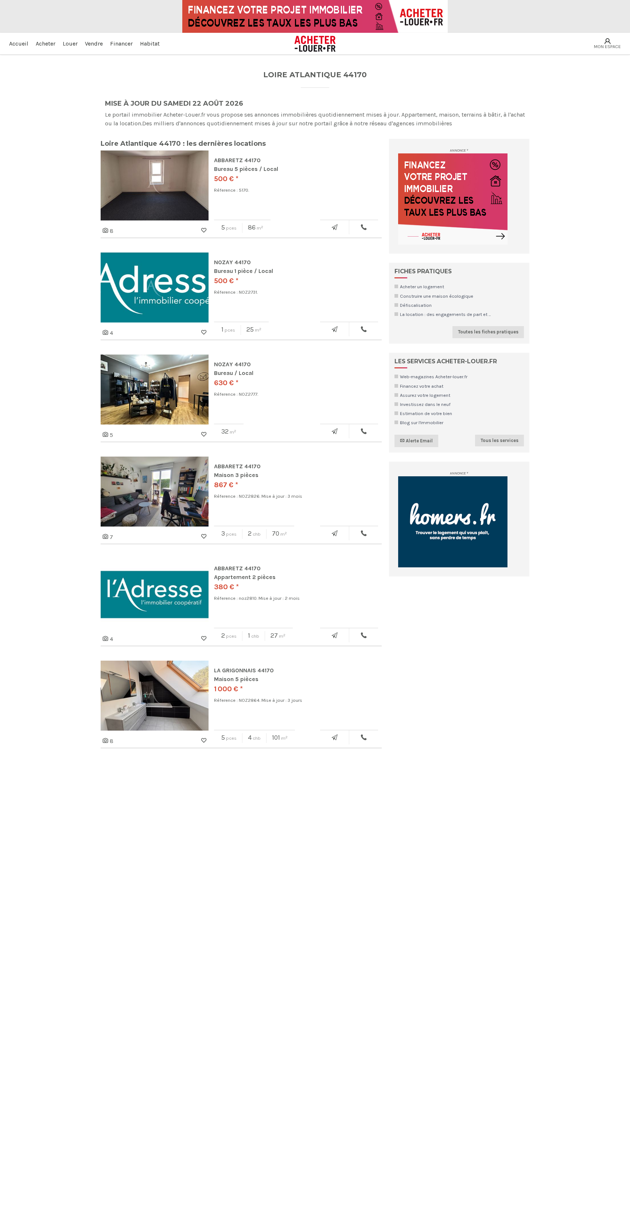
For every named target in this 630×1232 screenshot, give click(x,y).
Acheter (45, 43)
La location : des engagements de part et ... (445, 314)
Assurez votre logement (425, 395)
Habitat (150, 43)
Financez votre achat (421, 386)
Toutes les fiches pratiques (488, 332)
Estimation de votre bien (426, 413)
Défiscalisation (416, 305)
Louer (70, 43)
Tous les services (499, 440)
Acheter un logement (422, 286)
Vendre (94, 43)
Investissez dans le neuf (425, 404)
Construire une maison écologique (436, 296)
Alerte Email (419, 440)
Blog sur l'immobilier (421, 422)
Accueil (18, 43)
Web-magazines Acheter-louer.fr (433, 376)
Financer (121, 43)
